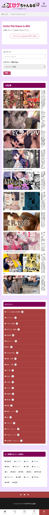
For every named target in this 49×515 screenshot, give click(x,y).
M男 (7, 482)
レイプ (18, 461)
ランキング (11, 318)
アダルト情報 (12, 323)
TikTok (36, 477)
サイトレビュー (12, 429)
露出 (29, 472)
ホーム (5, 513)
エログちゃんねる (30, 503)
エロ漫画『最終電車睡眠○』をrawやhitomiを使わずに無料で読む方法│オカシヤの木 (43, 181)
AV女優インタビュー (14, 441)
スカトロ (10, 423)
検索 (6, 73)
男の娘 (9, 400)
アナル (36, 461)
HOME (6, 14)
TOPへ (44, 513)
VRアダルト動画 (12, 329)
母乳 (21, 472)
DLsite (10, 376)
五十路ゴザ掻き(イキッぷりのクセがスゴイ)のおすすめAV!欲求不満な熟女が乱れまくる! (43, 100)
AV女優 (10, 335)
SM (9, 417)
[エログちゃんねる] (19, 8)
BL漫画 (10, 394)
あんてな (34, 513)
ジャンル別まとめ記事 (14, 312)
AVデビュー (11, 341)
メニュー (24, 513)
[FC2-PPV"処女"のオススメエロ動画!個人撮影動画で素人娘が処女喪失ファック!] (21, 139)
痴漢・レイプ (12, 411)
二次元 (9, 382)
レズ (27, 477)
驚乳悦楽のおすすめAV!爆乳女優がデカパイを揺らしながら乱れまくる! (43, 220)
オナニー (17, 466)
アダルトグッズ (12, 435)
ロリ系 (9, 370)
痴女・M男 (11, 359)
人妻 (27, 466)
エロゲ (10, 388)
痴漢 (13, 472)
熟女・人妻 (11, 364)
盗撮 (9, 405)
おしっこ (37, 466)
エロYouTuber (12, 353)
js (7, 472)
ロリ (27, 461)
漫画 (15, 482)
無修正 (8, 461)
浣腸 (19, 477)
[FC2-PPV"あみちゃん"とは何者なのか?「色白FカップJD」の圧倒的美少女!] (21, 120)
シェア (14, 513)
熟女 (8, 466)
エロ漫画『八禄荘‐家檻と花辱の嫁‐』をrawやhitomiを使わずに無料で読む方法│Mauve (43, 201)
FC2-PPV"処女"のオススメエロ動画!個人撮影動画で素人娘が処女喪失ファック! (43, 139)
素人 (9, 347)
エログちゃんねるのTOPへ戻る (25, 36)
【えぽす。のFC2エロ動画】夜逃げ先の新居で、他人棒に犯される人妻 (43, 283)
